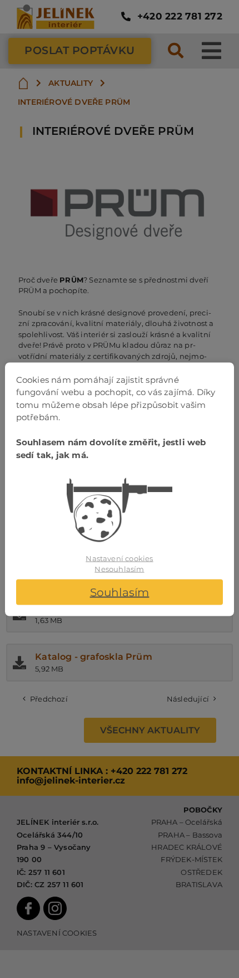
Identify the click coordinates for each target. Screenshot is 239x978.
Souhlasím (120, 592)
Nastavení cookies (119, 557)
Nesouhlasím (119, 569)
